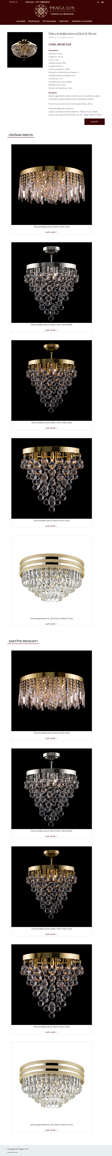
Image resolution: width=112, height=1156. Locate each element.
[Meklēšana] (95, 21)
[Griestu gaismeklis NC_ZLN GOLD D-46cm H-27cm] (51, 576)
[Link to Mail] (102, 2)
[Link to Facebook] (98, 2)
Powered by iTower (12, 1152)
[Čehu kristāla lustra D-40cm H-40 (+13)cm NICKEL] (51, 282)
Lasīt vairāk (50, 232)
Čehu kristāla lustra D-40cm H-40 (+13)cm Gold (52, 422)
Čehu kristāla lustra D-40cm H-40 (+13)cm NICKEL (51, 324)
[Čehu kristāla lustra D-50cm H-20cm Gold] (51, 184)
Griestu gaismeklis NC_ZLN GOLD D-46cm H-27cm (51, 618)
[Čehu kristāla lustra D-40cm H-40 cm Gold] (51, 478)
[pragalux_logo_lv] (56, 11)
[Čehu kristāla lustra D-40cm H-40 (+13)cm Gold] (51, 380)
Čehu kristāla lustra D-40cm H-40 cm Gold (52, 520)
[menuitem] (21, 21)
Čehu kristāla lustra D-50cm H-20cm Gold (51, 226)
